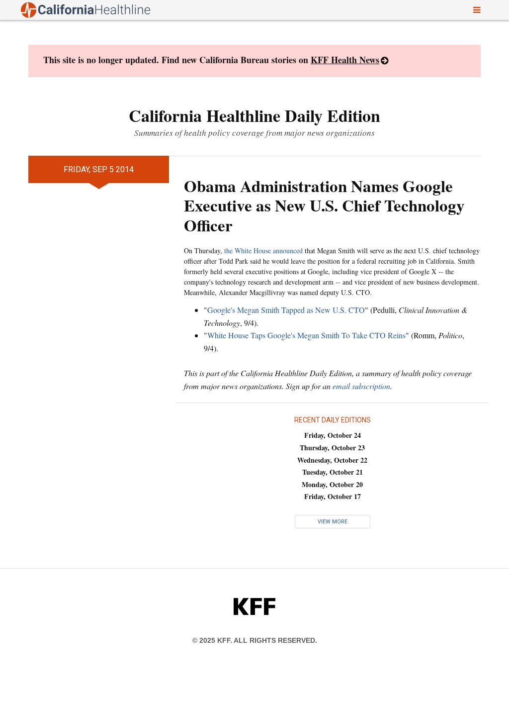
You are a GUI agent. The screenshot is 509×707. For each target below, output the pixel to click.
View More (332, 521)
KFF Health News (345, 59)
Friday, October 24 (332, 435)
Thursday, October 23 (332, 447)
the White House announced (263, 250)
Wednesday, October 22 (332, 460)
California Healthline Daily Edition (254, 115)
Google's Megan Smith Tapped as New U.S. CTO (286, 309)
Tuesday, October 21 (332, 472)
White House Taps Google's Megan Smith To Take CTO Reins (306, 335)
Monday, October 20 (332, 484)
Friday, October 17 (332, 496)
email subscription (361, 386)
